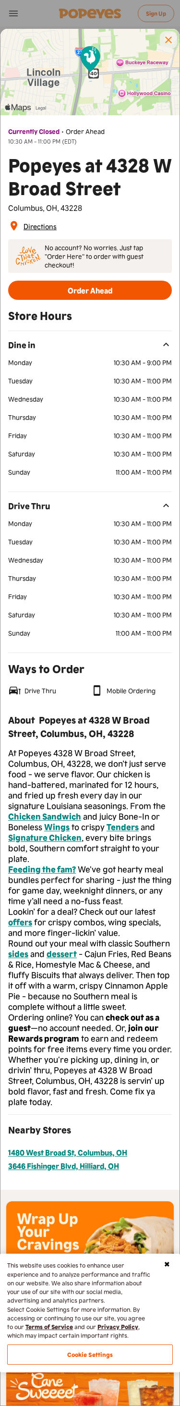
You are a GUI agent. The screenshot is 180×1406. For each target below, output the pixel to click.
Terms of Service (49, 1326)
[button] (168, 40)
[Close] (167, 1264)
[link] (40, 226)
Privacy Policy (117, 1326)
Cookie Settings (90, 1354)
